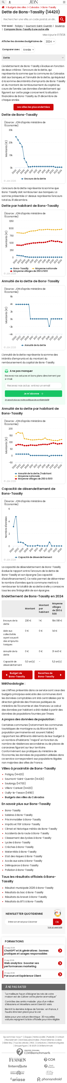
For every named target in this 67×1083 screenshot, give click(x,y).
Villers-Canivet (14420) (19, 788)
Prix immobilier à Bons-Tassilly (23, 819)
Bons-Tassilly (49, 7)
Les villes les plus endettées (33, 107)
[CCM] (49, 1060)
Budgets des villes (17, 7)
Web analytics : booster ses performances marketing (21, 963)
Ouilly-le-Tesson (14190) (19, 792)
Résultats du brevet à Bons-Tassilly (26, 897)
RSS (32, 1043)
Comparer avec (11, 49)
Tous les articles (21, 1043)
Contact (60, 1037)
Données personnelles (29, 1040)
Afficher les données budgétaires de (22, 41)
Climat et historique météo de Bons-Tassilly (31, 828)
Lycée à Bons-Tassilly (17, 842)
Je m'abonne (31, 393)
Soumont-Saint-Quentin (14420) (24, 778)
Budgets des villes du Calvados (24, 797)
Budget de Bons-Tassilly (17, 675)
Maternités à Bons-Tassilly (21, 851)
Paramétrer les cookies (51, 1040)
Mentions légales (56, 1043)
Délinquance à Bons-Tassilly (21, 865)
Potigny (19, 26)
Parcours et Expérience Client (22, 974)
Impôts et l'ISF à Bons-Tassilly (22, 824)
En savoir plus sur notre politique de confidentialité (27, 400)
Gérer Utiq (7, 1043)
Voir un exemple (55, 927)
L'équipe (27, 1037)
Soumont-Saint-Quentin (39, 26)
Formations (14, 941)
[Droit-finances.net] (49, 1066)
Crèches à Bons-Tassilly (19, 847)
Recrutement (11, 1040)
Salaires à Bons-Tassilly (19, 815)
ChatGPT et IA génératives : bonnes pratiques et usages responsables (26, 951)
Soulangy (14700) (15, 783)
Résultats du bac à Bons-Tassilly (24, 892)
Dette (6, 58)
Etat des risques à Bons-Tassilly (23, 856)
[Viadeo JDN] (49, 1073)
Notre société (39, 1037)
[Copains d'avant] (18, 1073)
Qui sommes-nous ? (12, 1037)
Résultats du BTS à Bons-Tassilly (24, 901)
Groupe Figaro (21, 1046)
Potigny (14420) (14, 774)
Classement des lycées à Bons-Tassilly (28, 838)
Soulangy (60, 26)
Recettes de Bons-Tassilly (46, 675)
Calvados (34, 7)
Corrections (41, 1043)
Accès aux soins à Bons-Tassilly (23, 860)
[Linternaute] (18, 1066)
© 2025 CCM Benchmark (41, 1046)
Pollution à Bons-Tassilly (19, 870)
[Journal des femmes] (18, 1060)
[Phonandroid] (49, 1079)
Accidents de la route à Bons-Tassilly (27, 833)
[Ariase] (18, 1079)
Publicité (50, 1037)
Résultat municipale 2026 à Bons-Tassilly (29, 887)
